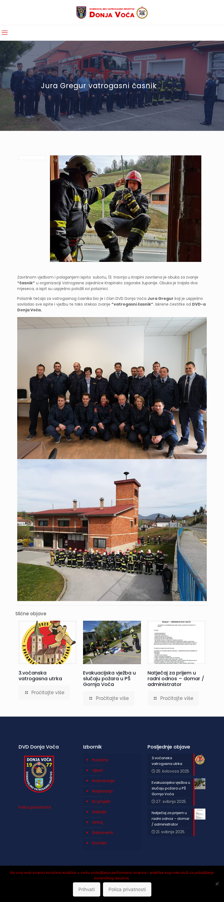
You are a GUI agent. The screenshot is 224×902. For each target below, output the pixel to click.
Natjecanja (102, 791)
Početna (100, 760)
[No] (217, 883)
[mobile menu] (4, 32)
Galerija (99, 812)
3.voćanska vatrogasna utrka (40, 675)
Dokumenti (102, 832)
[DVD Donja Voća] (112, 12)
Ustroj (97, 822)
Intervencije (103, 780)
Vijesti (97, 770)
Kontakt (99, 843)
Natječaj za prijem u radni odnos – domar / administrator (176, 678)
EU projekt (101, 801)
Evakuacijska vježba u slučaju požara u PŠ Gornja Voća (109, 678)
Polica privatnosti (35, 807)
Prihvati (86, 889)
